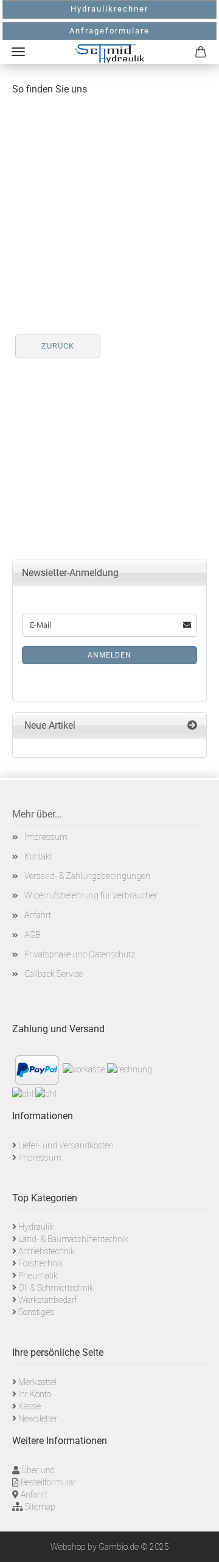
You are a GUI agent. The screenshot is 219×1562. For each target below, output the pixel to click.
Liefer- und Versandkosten (66, 1145)
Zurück (57, 345)
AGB (32, 935)
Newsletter (38, 1418)
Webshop (68, 1547)
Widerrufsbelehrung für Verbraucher (91, 895)
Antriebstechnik (46, 1251)
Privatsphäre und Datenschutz (79, 954)
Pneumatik (38, 1275)
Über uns (38, 1470)
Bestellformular (48, 1482)
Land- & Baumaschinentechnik (73, 1239)
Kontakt (38, 856)
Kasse (29, 1406)
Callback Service (53, 974)
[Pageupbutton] (195, 1544)
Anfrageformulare (109, 30)
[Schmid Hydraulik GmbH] (109, 53)
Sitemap (40, 1507)
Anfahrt (37, 915)
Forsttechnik (40, 1263)
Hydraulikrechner (109, 8)
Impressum (46, 837)
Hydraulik (36, 1227)
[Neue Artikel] (192, 726)
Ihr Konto (34, 1394)
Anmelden (109, 655)
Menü (18, 51)
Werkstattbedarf (47, 1300)
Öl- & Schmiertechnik (56, 1288)
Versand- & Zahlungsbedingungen (87, 876)
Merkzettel (37, 1382)
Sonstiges (36, 1312)
